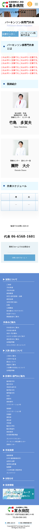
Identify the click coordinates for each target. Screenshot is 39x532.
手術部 (9, 423)
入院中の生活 (11, 359)
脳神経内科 (11, 390)
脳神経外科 (11, 381)
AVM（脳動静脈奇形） (14, 458)
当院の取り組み (12, 302)
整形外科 (10, 384)
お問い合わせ (10, 523)
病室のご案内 (11, 365)
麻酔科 (9, 399)
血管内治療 (11, 461)
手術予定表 (11, 290)
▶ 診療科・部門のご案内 (14, 375)
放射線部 (10, 432)
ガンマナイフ (11, 473)
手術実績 (10, 287)
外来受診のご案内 (13, 327)
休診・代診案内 (12, 333)
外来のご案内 (9, 322)
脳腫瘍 (9, 467)
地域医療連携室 (12, 435)
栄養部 (9, 414)
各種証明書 (11, 342)
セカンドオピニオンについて (16, 345)
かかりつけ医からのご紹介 (16, 336)
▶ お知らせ (8, 478)
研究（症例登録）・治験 (14, 296)
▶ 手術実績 (8, 449)
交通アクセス (11, 314)
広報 (8, 305)
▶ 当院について (10, 279)
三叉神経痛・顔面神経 (14, 470)
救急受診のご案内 (13, 339)
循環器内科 (11, 393)
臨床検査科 (11, 429)
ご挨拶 (9, 285)
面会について (11, 362)
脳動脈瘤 (10, 455)
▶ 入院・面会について (12, 350)
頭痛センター (11, 444)
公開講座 (10, 308)
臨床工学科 (11, 426)
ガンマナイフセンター (14, 439)
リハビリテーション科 (14, 404)
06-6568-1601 (23, 236)
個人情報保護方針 (25, 523)
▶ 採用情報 (8, 484)
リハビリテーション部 (14, 411)
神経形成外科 (11, 387)
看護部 (9, 408)
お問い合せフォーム (18, 258)
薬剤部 (9, 417)
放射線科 (10, 402)
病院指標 (10, 299)
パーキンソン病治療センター (16, 441)
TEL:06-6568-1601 (19, 517)
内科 (8, 396)
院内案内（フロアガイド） (15, 311)
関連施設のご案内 (13, 317)
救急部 (9, 420)
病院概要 (10, 293)
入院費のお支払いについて (16, 367)
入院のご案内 (11, 356)
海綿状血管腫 (11, 464)
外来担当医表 (11, 330)
